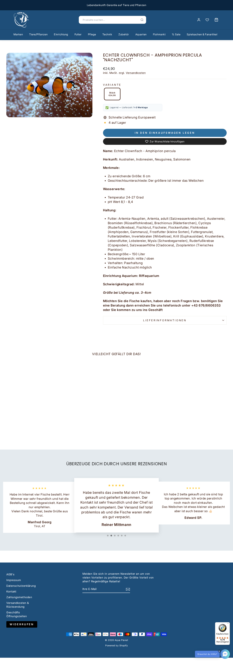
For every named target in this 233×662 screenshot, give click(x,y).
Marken (18, 34)
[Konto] (199, 20)
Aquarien (141, 34)
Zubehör (123, 34)
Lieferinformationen (165, 320)
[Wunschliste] (207, 20)
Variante (112, 84)
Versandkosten (136, 72)
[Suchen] (142, 20)
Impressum (13, 580)
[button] (212, 654)
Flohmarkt (159, 34)
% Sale (176, 34)
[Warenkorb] (216, 20)
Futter (78, 34)
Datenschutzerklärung (21, 585)
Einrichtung (61, 34)
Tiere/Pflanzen (38, 34)
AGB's (10, 574)
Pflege (92, 34)
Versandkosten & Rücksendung (17, 604)
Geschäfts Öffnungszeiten (16, 614)
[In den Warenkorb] (10, 412)
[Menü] (228, 624)
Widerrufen (22, 624)
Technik (107, 34)
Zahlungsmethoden (19, 597)
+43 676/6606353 (206, 305)
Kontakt (11, 591)
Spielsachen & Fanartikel (202, 34)
